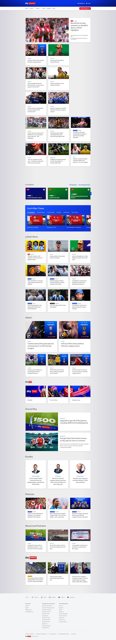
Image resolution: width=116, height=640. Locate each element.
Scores (37, 8)
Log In (89, 3)
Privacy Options (52, 633)
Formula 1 (52, 58)
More (53, 8)
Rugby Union (52, 157)
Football (29, 58)
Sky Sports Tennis (46, 617)
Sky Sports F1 (45, 615)
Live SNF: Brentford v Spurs (34, 197)
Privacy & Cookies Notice (41, 633)
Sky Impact (61, 617)
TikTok (44, 597)
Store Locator (62, 619)
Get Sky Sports (81, 3)
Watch (43, 8)
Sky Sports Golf (45, 613)
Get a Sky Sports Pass (84, 184)
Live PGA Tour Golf (54, 197)
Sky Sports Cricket (46, 611)
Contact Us (73, 633)
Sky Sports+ (45, 623)
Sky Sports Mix (45, 627)
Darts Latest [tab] (75, 212)
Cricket (51, 254)
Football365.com (29, 611)
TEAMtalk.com (28, 609)
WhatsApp (72, 597)
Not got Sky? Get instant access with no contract (79, 39)
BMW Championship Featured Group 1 (79, 197)
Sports (31, 8)
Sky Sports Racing (46, 625)
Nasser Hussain (80, 476)
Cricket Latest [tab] (50, 212)
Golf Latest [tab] (66, 212)
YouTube (63, 597)
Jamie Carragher (35, 476)
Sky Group (61, 611)
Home (26, 8)
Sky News (61, 607)
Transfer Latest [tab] (41, 212)
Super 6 (27, 607)
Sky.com (61, 605)
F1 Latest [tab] (59, 212)
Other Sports (62, 418)
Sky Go (60, 609)
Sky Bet (49, 8)
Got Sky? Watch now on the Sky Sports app (79, 36)
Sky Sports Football (46, 609)
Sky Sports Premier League (48, 607)
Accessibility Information (63, 633)
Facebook (36, 597)
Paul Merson (58, 476)
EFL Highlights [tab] (31, 212)
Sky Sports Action (46, 619)
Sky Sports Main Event (47, 605)
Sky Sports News (46, 621)
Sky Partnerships (63, 615)
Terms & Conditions (29, 633)
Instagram (53, 597)
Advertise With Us (63, 621)
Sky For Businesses (63, 613)
